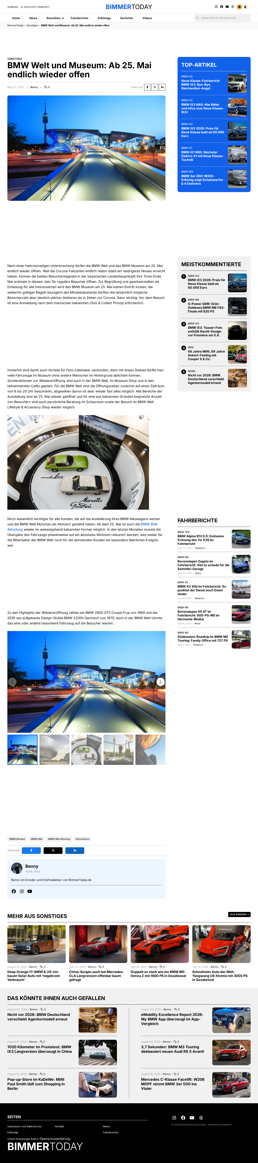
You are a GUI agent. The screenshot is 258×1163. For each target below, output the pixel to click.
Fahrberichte (79, 18)
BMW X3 (183, 582)
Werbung (12, 7)
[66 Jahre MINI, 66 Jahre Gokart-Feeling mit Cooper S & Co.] (237, 354)
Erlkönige (104, 18)
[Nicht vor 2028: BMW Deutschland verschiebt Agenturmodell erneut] (237, 378)
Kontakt (59, 1126)
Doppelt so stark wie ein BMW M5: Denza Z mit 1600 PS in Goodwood (158, 974)
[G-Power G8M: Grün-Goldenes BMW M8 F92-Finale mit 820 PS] (237, 306)
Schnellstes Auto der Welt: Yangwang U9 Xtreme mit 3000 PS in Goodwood (219, 976)
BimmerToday (15, 25)
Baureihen (54, 18)
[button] (160, 682)
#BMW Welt (36, 839)
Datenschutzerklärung (55, 1139)
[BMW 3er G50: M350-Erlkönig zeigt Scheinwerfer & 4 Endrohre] (237, 178)
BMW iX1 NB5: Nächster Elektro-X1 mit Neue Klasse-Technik (202, 155)
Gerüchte (126, 18)
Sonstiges (32, 25)
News (33, 18)
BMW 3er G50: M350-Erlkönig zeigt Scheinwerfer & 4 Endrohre (202, 179)
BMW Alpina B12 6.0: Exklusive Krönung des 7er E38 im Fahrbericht (201, 539)
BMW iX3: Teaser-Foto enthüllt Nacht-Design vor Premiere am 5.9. (205, 331)
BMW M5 (183, 607)
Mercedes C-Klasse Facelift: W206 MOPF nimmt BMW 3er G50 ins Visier (173, 1084)
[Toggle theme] (242, 7)
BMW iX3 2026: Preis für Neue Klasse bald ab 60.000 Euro (202, 132)
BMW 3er (187, 171)
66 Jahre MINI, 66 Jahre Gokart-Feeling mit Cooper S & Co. (206, 355)
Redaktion (200, 548)
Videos (147, 18)
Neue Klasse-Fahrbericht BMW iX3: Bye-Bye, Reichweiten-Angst (200, 84)
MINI (191, 347)
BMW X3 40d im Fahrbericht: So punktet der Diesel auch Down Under (202, 590)
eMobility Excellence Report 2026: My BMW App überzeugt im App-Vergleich (172, 1019)
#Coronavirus (82, 839)
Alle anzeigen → (239, 914)
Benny (34, 87)
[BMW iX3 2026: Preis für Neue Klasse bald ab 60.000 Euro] (237, 131)
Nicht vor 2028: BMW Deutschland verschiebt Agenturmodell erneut (206, 379)
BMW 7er (183, 531)
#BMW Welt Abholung (59, 839)
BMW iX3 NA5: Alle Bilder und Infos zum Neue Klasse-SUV (202, 108)
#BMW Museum (17, 839)
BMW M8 (193, 299)
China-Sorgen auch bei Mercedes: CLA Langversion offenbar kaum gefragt (96, 976)
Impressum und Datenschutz (24, 1126)
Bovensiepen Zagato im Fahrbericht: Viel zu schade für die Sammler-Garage (203, 565)
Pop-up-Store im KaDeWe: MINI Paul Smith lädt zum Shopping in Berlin (36, 1084)
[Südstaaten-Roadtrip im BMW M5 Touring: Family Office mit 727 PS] (241, 639)
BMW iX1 (186, 147)
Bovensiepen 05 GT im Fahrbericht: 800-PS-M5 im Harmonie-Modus (198, 615)
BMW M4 (183, 556)
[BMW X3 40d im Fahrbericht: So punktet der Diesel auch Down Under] (241, 589)
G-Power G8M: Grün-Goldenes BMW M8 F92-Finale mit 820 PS (206, 307)
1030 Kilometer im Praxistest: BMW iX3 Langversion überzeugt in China (39, 1049)
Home (16, 18)
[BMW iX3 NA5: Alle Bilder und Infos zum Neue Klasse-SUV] (237, 107)
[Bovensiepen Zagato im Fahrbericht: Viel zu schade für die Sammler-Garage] (241, 564)
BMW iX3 (186, 76)
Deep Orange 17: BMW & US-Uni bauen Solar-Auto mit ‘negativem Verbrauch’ (33, 976)
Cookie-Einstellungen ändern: (23, 1138)
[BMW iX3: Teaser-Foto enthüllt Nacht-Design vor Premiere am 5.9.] (237, 330)
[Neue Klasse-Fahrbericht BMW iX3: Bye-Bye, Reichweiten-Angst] (237, 83)
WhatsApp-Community (36, 7)
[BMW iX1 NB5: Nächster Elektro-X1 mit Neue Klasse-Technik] (237, 154)
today (129, 7)
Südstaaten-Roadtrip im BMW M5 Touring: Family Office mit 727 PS (203, 638)
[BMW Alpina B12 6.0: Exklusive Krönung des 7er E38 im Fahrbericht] (241, 539)
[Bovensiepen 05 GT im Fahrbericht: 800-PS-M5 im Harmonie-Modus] (241, 614)
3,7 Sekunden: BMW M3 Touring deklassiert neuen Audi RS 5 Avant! (172, 1049)
